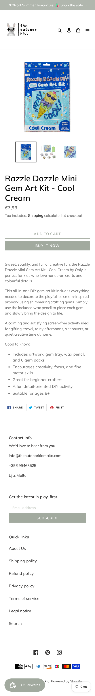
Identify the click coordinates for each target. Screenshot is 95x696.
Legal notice (20, 610)
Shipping (35, 215)
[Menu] (87, 30)
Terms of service (24, 598)
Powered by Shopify (66, 681)
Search (15, 623)
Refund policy (21, 573)
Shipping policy (23, 560)
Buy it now (47, 245)
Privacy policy (21, 585)
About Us (17, 548)
